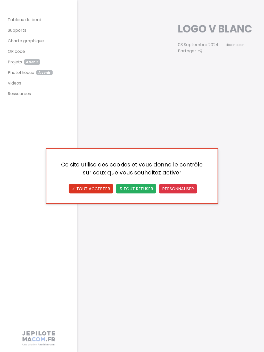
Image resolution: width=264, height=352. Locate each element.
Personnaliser (178, 189)
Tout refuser (137, 189)
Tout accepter (92, 189)
